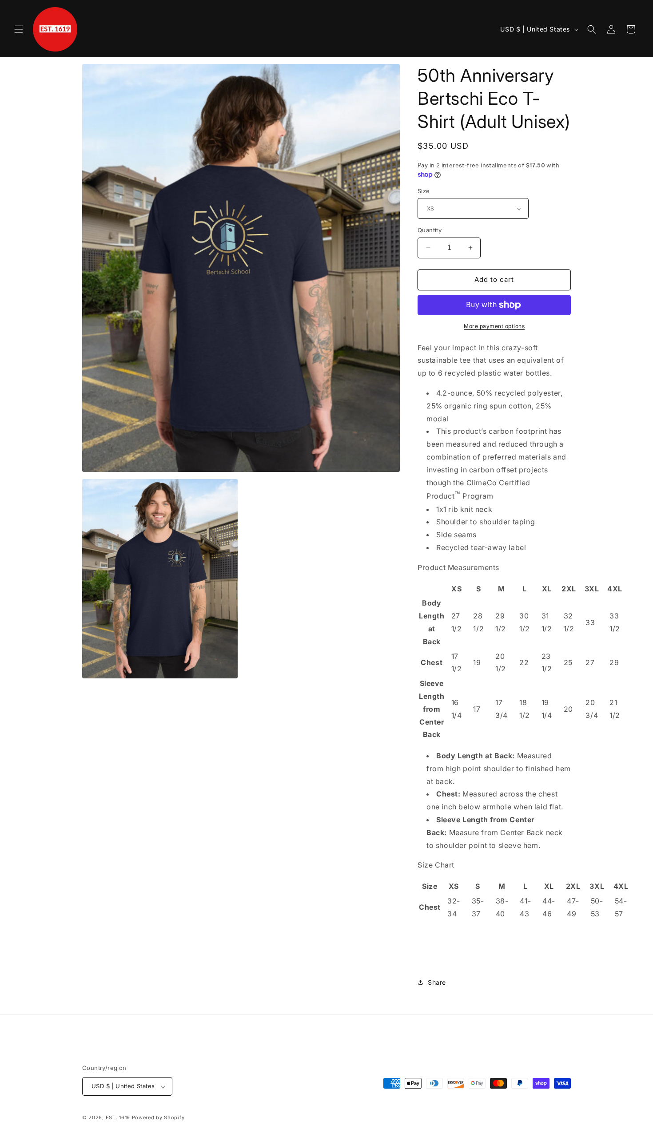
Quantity (430, 230)
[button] (18, 29)
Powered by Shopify (158, 1117)
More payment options (494, 326)
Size (424, 190)
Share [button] (437, 982)
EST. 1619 (118, 1117)
